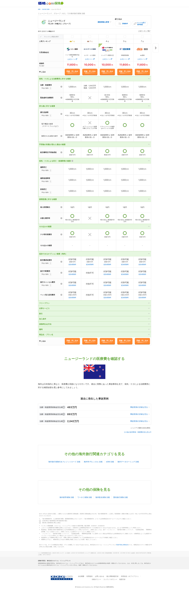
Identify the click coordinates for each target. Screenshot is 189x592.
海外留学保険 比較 (67, 497)
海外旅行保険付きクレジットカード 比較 (64, 462)
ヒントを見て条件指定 (141, 23)
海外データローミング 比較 (128, 462)
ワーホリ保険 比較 (84, 497)
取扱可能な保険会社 (122, 545)
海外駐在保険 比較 (102, 497)
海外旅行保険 (45, 9)
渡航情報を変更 (103, 22)
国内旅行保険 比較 (120, 497)
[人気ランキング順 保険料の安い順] (144, 31)
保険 (39, 9)
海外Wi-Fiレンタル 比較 (93, 462)
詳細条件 (125, 23)
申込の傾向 (45, 88)
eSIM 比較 (110, 462)
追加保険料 (72, 264)
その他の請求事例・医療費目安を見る (137, 432)
